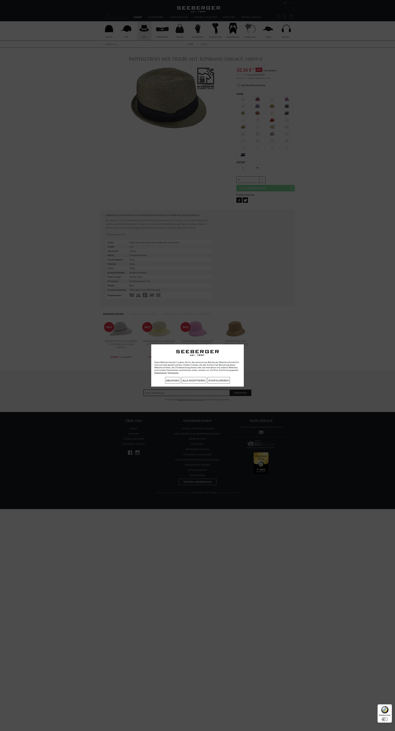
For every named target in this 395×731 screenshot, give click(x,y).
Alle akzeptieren (193, 380)
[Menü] (390, 706)
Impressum (173, 372)
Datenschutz (160, 372)
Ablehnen (172, 380)
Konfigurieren (218, 380)
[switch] (385, 719)
